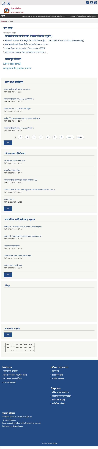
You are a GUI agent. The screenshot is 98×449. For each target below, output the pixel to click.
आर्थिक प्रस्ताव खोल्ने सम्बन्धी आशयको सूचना (17, 256)
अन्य (8, 143)
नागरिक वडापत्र (58, 378)
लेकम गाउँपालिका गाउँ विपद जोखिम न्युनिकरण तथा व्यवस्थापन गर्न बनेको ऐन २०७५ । (29, 190)
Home (3, 21)
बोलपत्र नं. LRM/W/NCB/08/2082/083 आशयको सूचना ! (23, 226)
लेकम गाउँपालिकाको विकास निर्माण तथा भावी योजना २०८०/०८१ (26, 44)
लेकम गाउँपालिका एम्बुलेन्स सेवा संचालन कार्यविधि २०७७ (20, 180)
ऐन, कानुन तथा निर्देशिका (12, 378)
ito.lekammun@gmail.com (12, 426)
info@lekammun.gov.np (31, 423)
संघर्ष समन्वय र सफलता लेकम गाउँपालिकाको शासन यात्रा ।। (26, 52)
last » (80, 137)
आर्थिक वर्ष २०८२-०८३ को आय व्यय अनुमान (17, 109)
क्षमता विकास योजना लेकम (12, 170)
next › (70, 137)
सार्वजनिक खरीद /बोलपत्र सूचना (15, 375)
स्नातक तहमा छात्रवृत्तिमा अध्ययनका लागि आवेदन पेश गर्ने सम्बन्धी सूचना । (42, 16)
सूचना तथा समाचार (10, 371)
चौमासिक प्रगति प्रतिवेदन (61, 396)
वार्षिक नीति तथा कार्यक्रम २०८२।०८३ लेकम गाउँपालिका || (22, 118)
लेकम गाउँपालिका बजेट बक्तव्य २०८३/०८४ (17, 89)
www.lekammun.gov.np (23, 417)
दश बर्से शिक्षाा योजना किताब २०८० (14, 161)
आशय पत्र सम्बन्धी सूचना (11, 246)
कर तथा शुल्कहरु (9, 382)
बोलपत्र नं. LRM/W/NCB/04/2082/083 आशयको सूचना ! (23, 236)
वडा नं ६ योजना (9, 199)
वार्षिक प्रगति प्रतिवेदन (60, 392)
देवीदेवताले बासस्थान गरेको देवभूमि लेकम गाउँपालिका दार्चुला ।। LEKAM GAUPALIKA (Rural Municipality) (44, 41)
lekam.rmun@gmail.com (12, 423)
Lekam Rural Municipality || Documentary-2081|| (25, 48)
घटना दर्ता (55, 371)
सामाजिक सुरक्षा (57, 375)
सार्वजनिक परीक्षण (58, 403)
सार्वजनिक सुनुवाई (58, 400)
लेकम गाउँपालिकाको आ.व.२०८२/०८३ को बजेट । (19, 99)
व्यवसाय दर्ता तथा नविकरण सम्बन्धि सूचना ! (81, 16)
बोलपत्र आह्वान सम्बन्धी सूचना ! (13, 265)
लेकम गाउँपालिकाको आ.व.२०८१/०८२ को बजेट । (19, 128)
